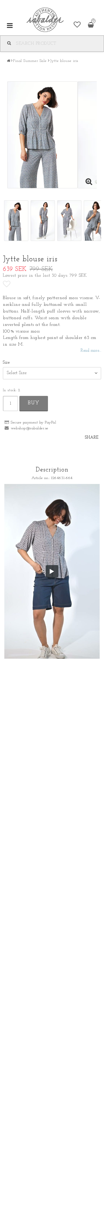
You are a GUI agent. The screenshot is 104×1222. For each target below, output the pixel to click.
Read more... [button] (91, 351)
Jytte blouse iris (64, 61)
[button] (77, 25)
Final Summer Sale (30, 61)
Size (6, 362)
